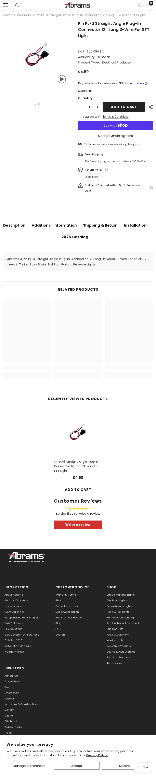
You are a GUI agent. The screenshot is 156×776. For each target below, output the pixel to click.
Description (14, 225)
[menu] (5, 5)
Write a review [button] (78, 524)
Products (24, 15)
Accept (76, 766)
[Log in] (139, 5)
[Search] (17, 5)
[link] (27, 368)
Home (7, 15)
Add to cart (125, 106)
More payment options (115, 136)
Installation (135, 225)
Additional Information (54, 225)
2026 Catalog (75, 236)
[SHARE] (149, 107)
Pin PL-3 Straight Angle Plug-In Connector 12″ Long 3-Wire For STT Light (76, 466)
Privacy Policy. (97, 755)
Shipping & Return (100, 225)
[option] (37, 54)
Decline (124, 766)
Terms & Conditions (116, 116)
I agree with (92, 117)
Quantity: (86, 98)
